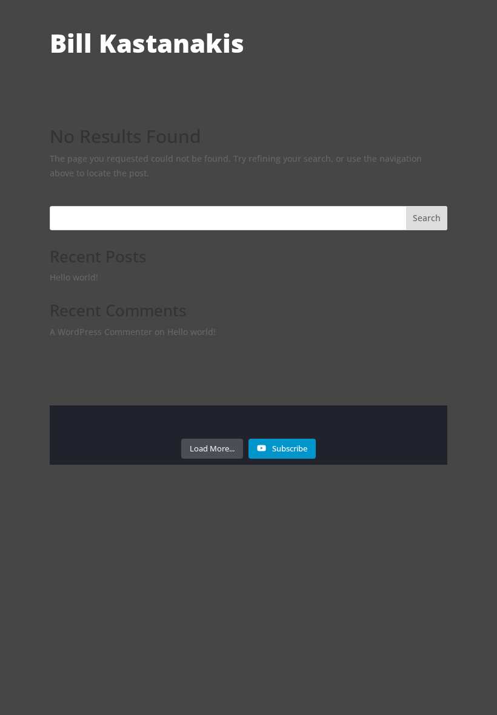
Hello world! (74, 277)
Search (427, 218)
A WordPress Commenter (101, 332)
